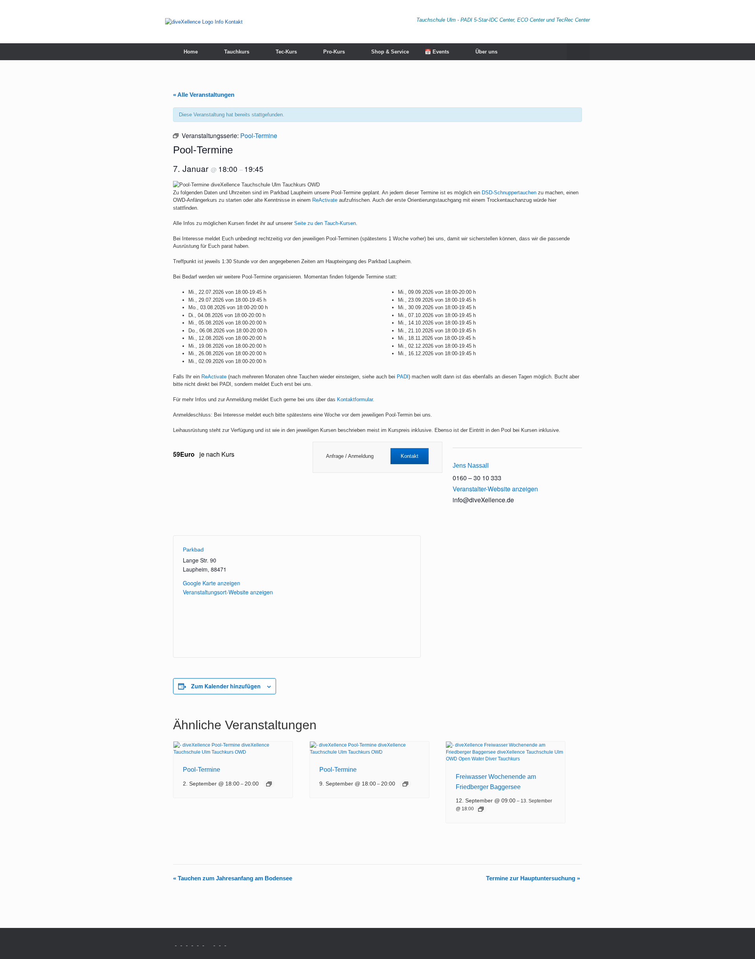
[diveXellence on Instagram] (179, 943)
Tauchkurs (236, 52)
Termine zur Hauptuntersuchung (533, 878)
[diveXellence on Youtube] (196, 943)
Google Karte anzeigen (211, 583)
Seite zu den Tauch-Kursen (325, 223)
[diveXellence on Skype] (218, 943)
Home (191, 52)
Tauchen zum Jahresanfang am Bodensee (232, 878)
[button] (578, 51)
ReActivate (324, 200)
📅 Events (437, 52)
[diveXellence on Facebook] (185, 943)
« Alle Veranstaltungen (203, 94)
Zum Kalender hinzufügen (226, 686)
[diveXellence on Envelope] (201, 943)
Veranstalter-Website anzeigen (495, 488)
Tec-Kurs (286, 52)
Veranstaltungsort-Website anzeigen (228, 592)
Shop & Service (390, 52)
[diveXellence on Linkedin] (212, 943)
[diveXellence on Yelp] (228, 943)
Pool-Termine (201, 769)
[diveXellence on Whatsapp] (174, 943)
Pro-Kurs (334, 52)
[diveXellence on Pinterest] (223, 943)
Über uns (486, 52)
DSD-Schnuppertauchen (509, 192)
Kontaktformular (355, 399)
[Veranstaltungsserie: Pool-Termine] (269, 784)
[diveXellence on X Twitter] (190, 943)
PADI (403, 377)
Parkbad (193, 549)
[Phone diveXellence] (207, 943)
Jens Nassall (471, 465)
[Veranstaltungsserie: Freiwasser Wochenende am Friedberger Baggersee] (481, 809)
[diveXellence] (204, 22)
